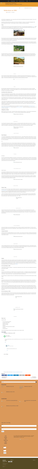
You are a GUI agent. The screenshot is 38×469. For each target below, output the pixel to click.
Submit (3, 431)
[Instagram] (11, 461)
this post (33, 26)
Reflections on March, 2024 (10, 391)
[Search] (36, 382)
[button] (4, 375)
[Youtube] (10, 461)
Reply (5, 342)
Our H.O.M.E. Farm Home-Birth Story (11, 400)
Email (2, 427)
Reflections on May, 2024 (10, 386)
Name (2, 424)
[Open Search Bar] (30, 1)
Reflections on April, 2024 (28, 386)
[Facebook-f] (8, 461)
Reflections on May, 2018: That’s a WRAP (12, 405)
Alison (8, 345)
